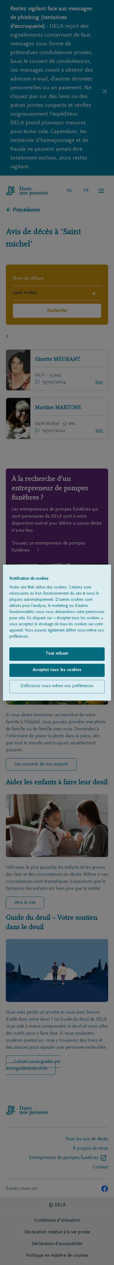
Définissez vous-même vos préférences (56, 686)
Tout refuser (57, 654)
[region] (57, 632)
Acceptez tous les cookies (57, 670)
